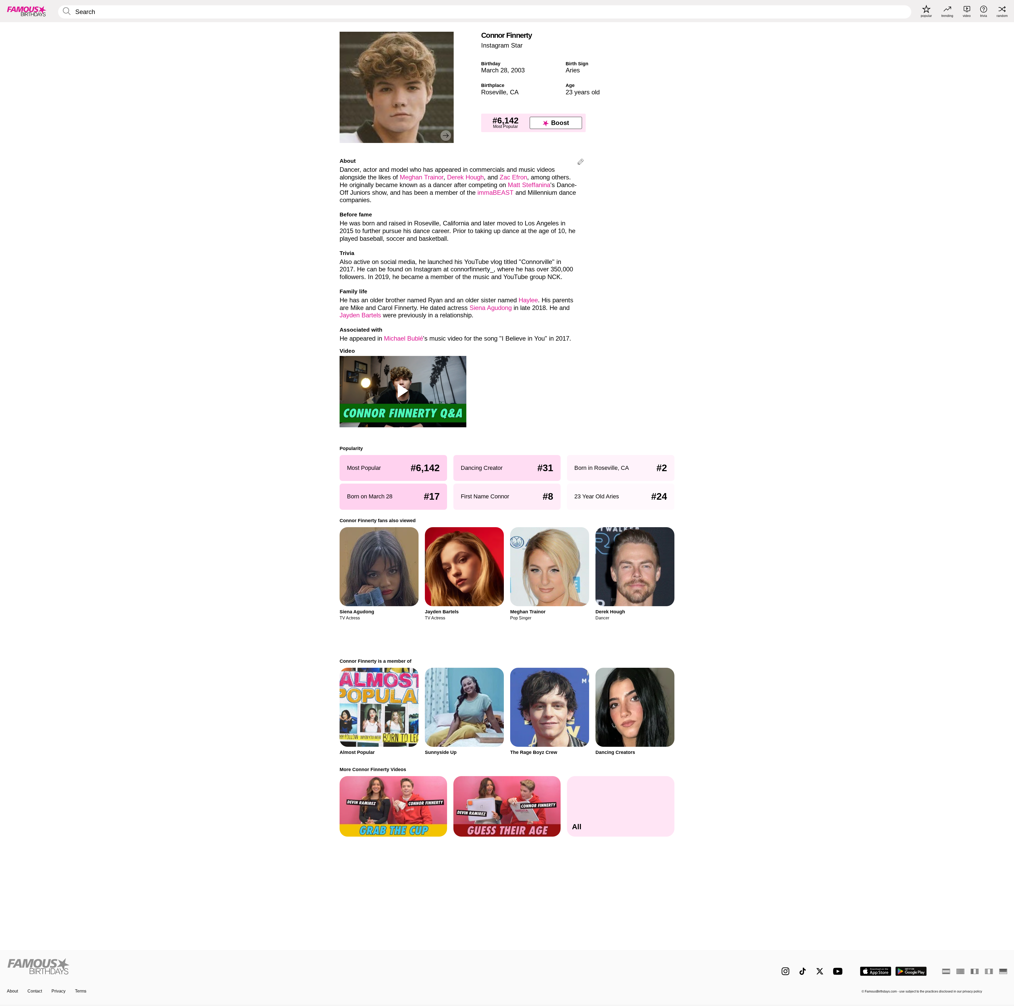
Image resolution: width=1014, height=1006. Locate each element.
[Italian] (989, 971)
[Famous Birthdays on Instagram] (785, 971)
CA (514, 92)
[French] (975, 971)
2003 (518, 70)
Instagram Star (502, 45)
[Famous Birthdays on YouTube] (839, 971)
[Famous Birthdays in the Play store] (911, 971)
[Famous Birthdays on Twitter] (820, 971)
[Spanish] (946, 971)
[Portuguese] (960, 971)
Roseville (493, 92)
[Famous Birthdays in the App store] (875, 971)
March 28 (494, 70)
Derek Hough (465, 177)
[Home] (255, 967)
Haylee (528, 300)
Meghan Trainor (421, 177)
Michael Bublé (403, 338)
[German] (1003, 971)
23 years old (583, 92)
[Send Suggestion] (581, 163)
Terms (80, 991)
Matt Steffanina (529, 184)
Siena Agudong (491, 307)
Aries (573, 70)
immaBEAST (495, 192)
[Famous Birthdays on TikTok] (802, 971)
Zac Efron (513, 177)
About (12, 991)
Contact (34, 991)
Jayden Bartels (360, 315)
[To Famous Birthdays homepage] (26, 11)
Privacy (58, 991)
